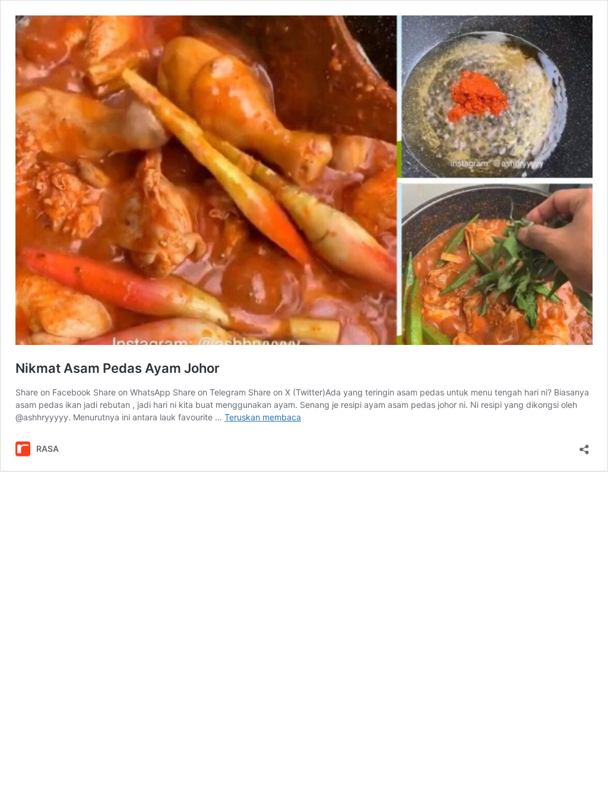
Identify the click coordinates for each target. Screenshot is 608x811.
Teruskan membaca (262, 417)
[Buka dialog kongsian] (584, 445)
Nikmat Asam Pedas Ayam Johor (117, 368)
